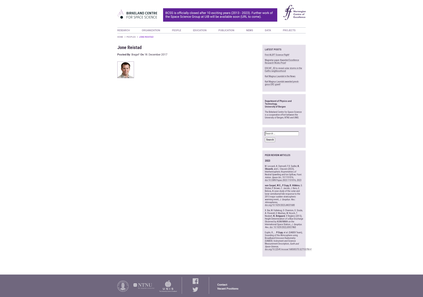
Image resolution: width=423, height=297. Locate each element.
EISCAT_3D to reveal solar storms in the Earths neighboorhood (283, 69)
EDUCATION (200, 30)
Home (120, 37)
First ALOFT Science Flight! (277, 54)
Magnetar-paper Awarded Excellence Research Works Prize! (282, 61)
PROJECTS (289, 30)
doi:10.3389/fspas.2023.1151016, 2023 (283, 180)
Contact (222, 284)
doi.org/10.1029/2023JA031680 (280, 205)
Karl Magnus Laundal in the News (280, 76)
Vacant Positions (227, 288)
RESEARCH (123, 30)
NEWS (249, 30)
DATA (268, 30)
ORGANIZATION (151, 30)
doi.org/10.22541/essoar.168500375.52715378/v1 (288, 249)
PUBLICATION (226, 30)
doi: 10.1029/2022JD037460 (283, 227)
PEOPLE (176, 30)
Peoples (131, 37)
